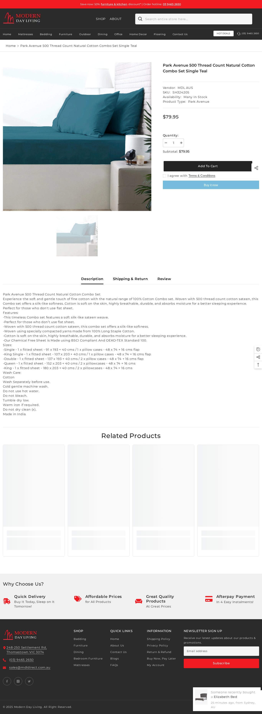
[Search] (193, 19)
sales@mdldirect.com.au (29, 667)
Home (11, 46)
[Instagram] (18, 681)
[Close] (259, 687)
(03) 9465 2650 (250, 33)
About (116, 19)
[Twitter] (29, 681)
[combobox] (197, 19)
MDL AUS (185, 88)
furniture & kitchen (114, 4)
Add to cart (207, 166)
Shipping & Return (130, 279)
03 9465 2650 (172, 4)
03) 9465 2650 (22, 660)
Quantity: (171, 135)
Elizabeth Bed (221, 697)
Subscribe (221, 663)
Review (164, 279)
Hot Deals (223, 33)
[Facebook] (7, 681)
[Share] (255, 167)
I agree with (178, 176)
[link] (34, 533)
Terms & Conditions (202, 175)
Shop (100, 19)
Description (92, 279)
